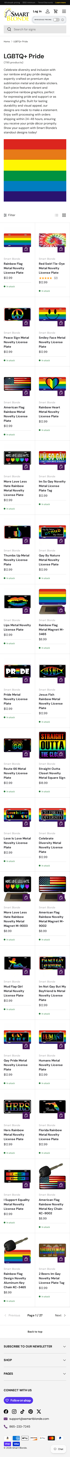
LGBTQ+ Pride (20, 41)
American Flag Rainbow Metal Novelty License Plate (16, 414)
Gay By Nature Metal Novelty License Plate (49, 559)
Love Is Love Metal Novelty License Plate (17, 842)
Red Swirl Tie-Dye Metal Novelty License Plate (52, 268)
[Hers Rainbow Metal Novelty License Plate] (17, 1106)
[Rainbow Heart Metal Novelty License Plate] (52, 384)
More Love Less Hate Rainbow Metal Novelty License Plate (15, 488)
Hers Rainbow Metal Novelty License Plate (14, 1134)
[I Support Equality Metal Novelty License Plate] (17, 1176)
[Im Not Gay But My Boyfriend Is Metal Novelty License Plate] (52, 963)
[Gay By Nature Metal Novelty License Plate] (52, 532)
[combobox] (35, 29)
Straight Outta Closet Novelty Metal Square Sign (52, 773)
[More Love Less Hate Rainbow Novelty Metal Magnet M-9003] (17, 889)
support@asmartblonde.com (29, 1419)
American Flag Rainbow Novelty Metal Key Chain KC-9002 (51, 1206)
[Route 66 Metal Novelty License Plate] (17, 745)
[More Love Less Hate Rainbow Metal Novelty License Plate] (17, 458)
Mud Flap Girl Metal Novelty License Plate (14, 991)
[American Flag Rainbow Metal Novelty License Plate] (17, 384)
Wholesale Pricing (43, 19)
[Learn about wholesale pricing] (62, 19)
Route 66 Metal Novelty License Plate (16, 773)
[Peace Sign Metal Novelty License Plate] (17, 314)
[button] (56, 11)
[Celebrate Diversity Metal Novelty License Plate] (52, 815)
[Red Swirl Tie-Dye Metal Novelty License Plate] (52, 240)
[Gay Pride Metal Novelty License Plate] (17, 1037)
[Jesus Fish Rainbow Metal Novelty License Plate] (52, 671)
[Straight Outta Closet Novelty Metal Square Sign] (52, 745)
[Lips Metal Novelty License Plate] (17, 601)
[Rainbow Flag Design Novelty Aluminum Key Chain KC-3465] (17, 1250)
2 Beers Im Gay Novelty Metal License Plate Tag (52, 1278)
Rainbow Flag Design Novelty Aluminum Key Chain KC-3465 (15, 1280)
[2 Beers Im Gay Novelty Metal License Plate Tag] (52, 1250)
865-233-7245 (19, 1426)
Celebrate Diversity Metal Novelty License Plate (51, 845)
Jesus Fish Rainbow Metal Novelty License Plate (51, 701)
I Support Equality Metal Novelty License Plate (17, 1204)
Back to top (35, 1331)
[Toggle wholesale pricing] (56, 20)
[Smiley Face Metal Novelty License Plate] (52, 314)
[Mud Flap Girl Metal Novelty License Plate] (17, 963)
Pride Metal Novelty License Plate (16, 699)
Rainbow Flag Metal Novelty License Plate (14, 268)
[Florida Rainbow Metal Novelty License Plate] (52, 1106)
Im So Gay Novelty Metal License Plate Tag (52, 486)
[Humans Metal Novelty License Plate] (52, 1037)
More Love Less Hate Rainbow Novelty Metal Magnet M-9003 (16, 919)
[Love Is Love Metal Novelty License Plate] (17, 815)
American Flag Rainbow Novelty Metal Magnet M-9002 (51, 919)
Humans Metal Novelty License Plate (51, 1065)
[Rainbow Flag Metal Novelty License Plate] (17, 240)
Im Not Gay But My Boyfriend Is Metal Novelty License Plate (52, 993)
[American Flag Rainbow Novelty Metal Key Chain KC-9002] (52, 1176)
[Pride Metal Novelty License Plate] (17, 671)
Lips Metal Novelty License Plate (17, 627)
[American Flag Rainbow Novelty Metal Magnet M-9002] (52, 889)
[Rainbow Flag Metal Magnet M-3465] (52, 601)
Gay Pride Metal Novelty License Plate (16, 1065)
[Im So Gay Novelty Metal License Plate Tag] (52, 458)
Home (7, 41)
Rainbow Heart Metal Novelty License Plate (49, 411)
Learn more (60, 2)
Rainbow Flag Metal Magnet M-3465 (51, 629)
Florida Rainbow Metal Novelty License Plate (50, 1134)
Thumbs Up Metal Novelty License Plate (16, 559)
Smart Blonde (19, 1447)
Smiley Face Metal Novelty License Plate (52, 342)
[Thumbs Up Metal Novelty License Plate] (17, 532)
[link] (14, 1315)
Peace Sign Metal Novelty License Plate (16, 342)
